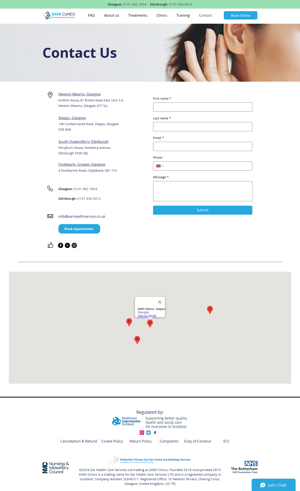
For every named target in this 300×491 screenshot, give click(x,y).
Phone (157, 157)
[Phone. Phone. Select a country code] (160, 166)
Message (161, 177)
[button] (111, 15)
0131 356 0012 (180, 4)
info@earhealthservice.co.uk (81, 216)
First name (162, 98)
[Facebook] (60, 245)
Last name (162, 118)
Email (158, 138)
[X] (67, 245)
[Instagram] (74, 245)
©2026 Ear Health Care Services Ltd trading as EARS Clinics (123, 470)
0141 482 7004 (134, 4)
